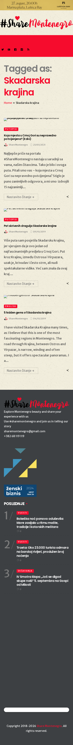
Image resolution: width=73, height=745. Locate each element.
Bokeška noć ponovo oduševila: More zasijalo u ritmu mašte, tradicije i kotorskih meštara (40, 522)
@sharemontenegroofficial (21, 709)
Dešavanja (25, 571)
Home (8, 103)
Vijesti (22, 513)
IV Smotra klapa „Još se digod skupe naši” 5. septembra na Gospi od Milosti (42, 580)
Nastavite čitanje (19, 197)
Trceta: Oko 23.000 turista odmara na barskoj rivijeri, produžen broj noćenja (42, 551)
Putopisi (11, 129)
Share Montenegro (49, 726)
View (34, 119)
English (10, 306)
